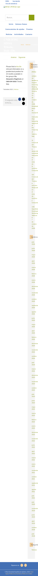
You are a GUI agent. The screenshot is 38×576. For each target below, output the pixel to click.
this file (18, 66)
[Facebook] (21, 565)
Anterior (14, 57)
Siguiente (21, 57)
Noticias (16, 89)
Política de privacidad (15, 573)
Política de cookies (27, 573)
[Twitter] (25, 565)
